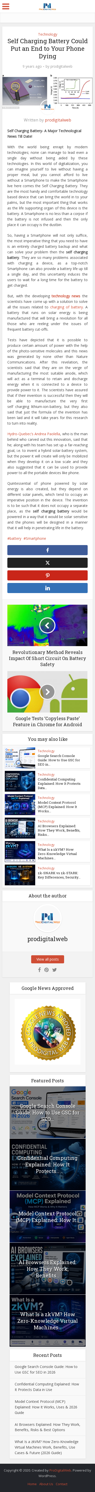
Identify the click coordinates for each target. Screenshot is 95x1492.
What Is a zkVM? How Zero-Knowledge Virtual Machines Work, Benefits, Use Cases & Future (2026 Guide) (47, 1447)
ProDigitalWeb (60, 1470)
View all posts (47, 959)
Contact (61, 1484)
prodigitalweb (61, 66)
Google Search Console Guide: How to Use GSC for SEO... (48, 1112)
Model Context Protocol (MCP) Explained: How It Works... (57, 806)
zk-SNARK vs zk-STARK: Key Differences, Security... (59, 875)
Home (32, 1484)
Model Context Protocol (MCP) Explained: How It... (47, 1216)
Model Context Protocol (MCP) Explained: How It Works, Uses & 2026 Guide (46, 1407)
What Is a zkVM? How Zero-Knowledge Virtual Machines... (57, 853)
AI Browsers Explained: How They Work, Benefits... (47, 1269)
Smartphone (36, 538)
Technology (47, 34)
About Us (46, 1484)
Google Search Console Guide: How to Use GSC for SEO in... (59, 760)
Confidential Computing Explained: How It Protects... (47, 1164)
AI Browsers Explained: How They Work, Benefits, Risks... (59, 830)
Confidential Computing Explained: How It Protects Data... (59, 783)
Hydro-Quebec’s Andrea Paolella (33, 433)
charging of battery (66, 307)
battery (15, 538)
